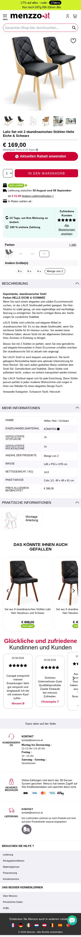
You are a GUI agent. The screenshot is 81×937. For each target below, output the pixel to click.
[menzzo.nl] (36, 925)
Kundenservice (11, 879)
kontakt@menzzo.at (32, 812)
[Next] (73, 591)
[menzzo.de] (20, 925)
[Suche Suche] (74, 27)
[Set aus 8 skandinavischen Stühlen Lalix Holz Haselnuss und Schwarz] (27, 582)
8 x (20, 271)
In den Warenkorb (46, 173)
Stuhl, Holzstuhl (51, 391)
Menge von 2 (55, 271)
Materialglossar (11, 867)
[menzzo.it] (28, 925)
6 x (29, 271)
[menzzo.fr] (13, 925)
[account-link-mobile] (68, 16)
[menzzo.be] (52, 925)
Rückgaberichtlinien (13, 860)
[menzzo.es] (60, 925)
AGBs (6, 908)
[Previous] (8, 591)
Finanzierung (10, 873)
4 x (39, 271)
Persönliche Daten (13, 902)
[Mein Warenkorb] (75, 16)
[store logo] (36, 15)
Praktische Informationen (26, 503)
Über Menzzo (10, 896)
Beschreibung (15, 283)
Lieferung (8, 854)
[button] (74, 40)
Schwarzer (35, 391)
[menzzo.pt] (68, 925)
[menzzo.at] (44, 925)
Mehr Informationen (21, 408)
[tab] (40, 283)
